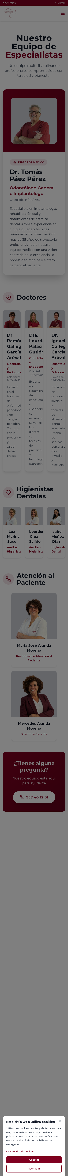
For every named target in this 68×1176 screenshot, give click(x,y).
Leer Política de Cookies (20, 1151)
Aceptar (34, 1159)
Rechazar (34, 1168)
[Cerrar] (60, 1121)
